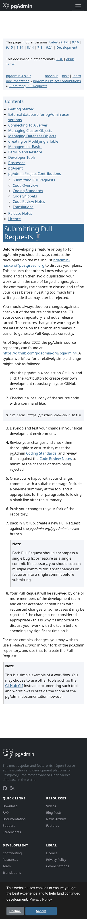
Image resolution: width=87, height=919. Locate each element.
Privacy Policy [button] (40, 899)
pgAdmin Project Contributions (57, 81)
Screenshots (12, 832)
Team (7, 866)
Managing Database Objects (32, 135)
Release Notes (20, 213)
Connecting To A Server (28, 125)
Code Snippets (25, 196)
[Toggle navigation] (78, 6)
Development (66, 47)
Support (9, 825)
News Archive (56, 819)
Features (52, 825)
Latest (53, 42)
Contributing (12, 853)
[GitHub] (5, 788)
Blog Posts (54, 812)
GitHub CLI (14, 685)
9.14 (20, 47)
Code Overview (25, 185)
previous (51, 75)
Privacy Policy (56, 859)
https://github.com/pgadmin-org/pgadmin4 (40, 353)
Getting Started (21, 109)
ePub (70, 59)
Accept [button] (41, 911)
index (76, 75)
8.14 (30, 47)
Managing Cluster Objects (30, 130)
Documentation (14, 819)
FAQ (6, 812)
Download (10, 806)
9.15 (9, 47)
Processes (16, 162)
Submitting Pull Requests (28, 86)
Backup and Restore (25, 152)
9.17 (63, 42)
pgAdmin (22, 6)
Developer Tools (21, 157)
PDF (59, 59)
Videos (51, 806)
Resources (10, 859)
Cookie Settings (57, 866)
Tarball (11, 64)
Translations (23, 206)
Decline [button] (15, 911)
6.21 (49, 47)
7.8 (39, 47)
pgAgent (15, 168)
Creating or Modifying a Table (33, 141)
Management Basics (25, 146)
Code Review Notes (29, 201)
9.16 (75, 42)
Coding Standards (28, 190)
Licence (14, 218)
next (65, 75)
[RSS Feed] (12, 788)
